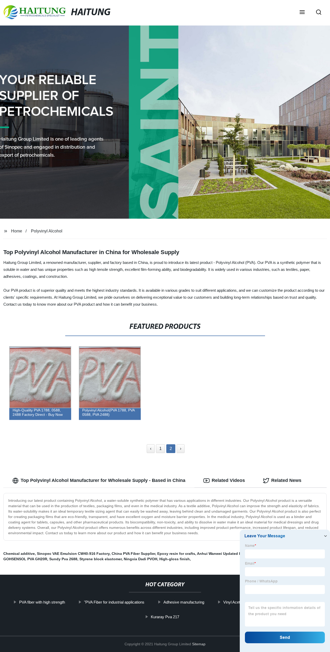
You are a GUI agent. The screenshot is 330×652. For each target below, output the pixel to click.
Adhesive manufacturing (183, 602)
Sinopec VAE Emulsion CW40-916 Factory (73, 553)
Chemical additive (19, 553)
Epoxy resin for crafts (176, 553)
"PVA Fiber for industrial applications (114, 602)
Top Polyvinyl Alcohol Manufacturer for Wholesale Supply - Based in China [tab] (103, 480)
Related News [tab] (286, 480)
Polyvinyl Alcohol (46, 231)
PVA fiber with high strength (42, 602)
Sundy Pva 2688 (63, 559)
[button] (302, 12)
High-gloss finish (174, 559)
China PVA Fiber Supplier (133, 553)
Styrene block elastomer (100, 559)
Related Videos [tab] (228, 480)
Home (16, 231)
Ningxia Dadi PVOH (140, 559)
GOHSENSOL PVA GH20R (25, 559)
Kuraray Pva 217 (165, 617)
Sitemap (198, 644)
